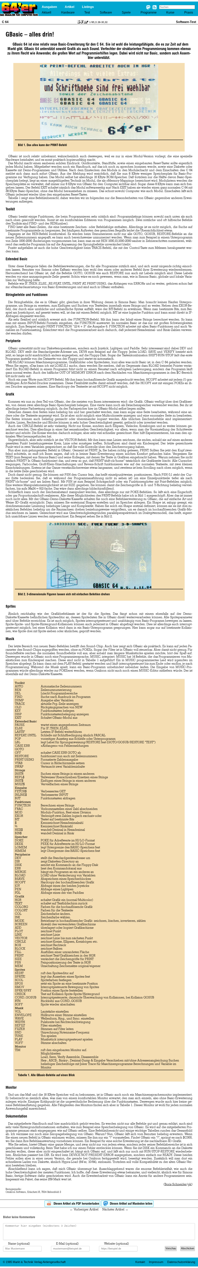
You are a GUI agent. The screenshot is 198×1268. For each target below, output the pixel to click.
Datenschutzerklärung (181, 1262)
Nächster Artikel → (115, 1209)
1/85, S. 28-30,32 (98, 22)
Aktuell (46, 12)
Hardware (68, 12)
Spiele (126, 12)
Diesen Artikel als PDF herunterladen (76, 1203)
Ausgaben (49, 7)
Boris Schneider (176, 1184)
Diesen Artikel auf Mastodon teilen (130, 1203)
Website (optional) (116, 1243)
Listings (88, 7)
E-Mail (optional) (67, 1243)
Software (106, 12)
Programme (149, 12)
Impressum (156, 1262)
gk (189, 1184)
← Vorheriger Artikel (84, 1209)
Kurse (170, 12)
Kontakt (140, 1262)
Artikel (69, 7)
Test (87, 12)
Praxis (188, 12)
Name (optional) (19, 1243)
